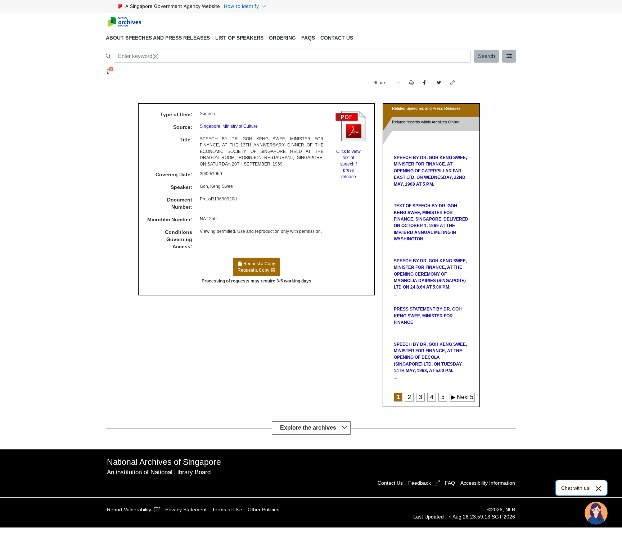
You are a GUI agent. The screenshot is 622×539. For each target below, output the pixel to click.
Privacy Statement (186, 509)
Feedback (420, 483)
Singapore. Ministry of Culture (229, 126)
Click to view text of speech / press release (348, 164)
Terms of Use (227, 509)
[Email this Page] (397, 82)
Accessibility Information (487, 483)
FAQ (450, 483)
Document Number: (179, 203)
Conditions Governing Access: (178, 239)
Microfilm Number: (169, 219)
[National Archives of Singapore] (124, 22)
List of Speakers (239, 38)
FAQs (308, 38)
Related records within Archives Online (425, 122)
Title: (186, 139)
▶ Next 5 (462, 397)
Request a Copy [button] (256, 267)
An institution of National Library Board (159, 472)
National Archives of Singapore (164, 462)
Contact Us (336, 38)
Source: (182, 127)
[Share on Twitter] (438, 82)
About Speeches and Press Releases (158, 38)
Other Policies (263, 509)
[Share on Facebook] (424, 82)
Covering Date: (174, 174)
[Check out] (107, 71)
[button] (411, 83)
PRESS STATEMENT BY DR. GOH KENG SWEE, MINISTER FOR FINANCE (428, 316)
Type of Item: (176, 114)
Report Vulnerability (130, 509)
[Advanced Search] (509, 56)
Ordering (282, 38)
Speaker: (181, 187)
